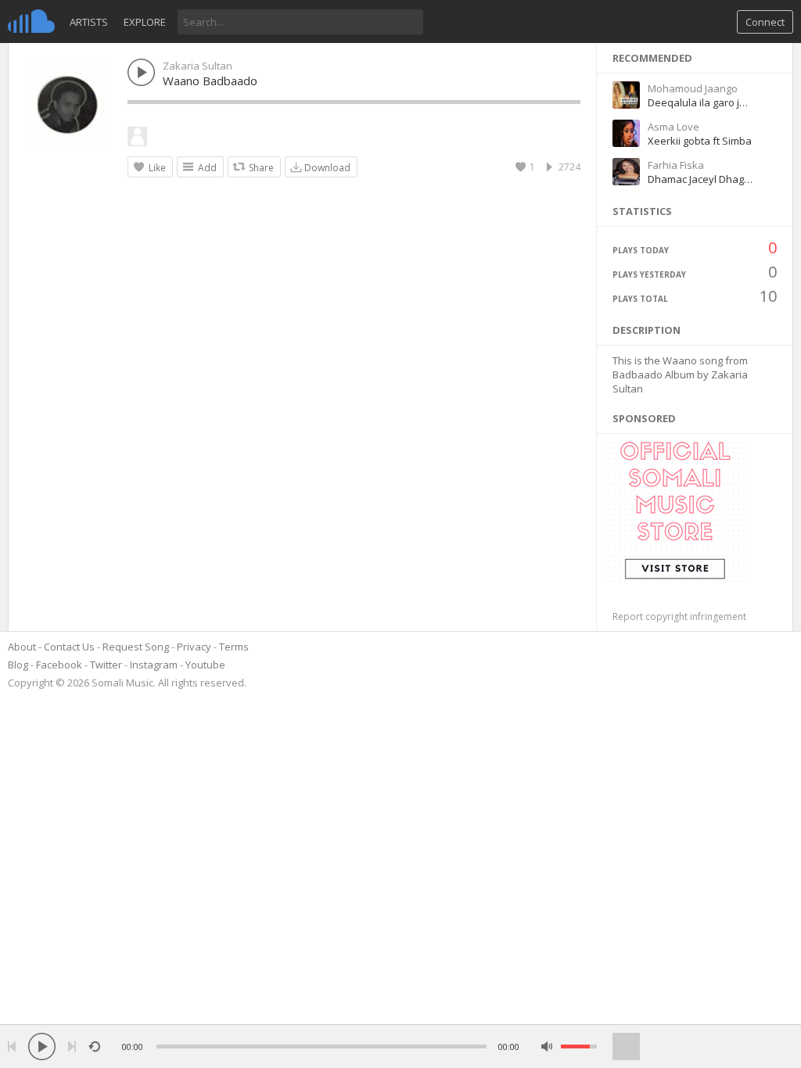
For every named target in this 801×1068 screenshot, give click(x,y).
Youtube (205, 665)
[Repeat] (94, 1046)
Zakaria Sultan (197, 66)
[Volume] (579, 1046)
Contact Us (69, 647)
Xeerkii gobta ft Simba (700, 141)
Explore (145, 22)
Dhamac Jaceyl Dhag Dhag (709, 179)
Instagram (154, 665)
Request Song (135, 647)
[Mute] (547, 1046)
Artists (89, 22)
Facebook (59, 665)
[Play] (42, 1046)
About (22, 647)
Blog (18, 665)
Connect (765, 22)
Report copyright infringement (679, 616)
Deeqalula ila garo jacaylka (712, 102)
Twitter (106, 665)
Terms (234, 647)
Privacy (194, 647)
